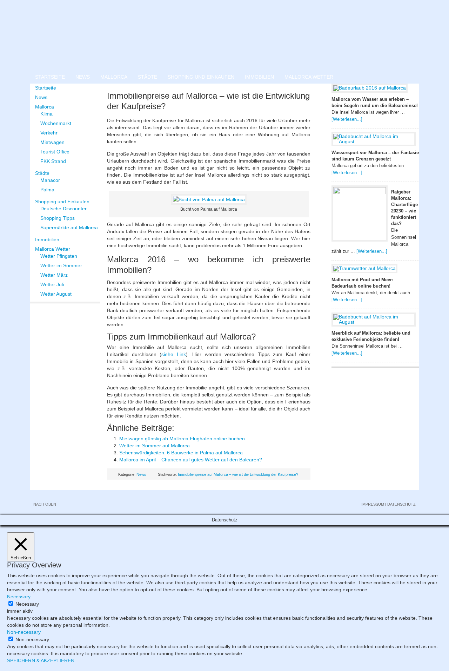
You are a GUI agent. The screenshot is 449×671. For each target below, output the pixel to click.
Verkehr (49, 133)
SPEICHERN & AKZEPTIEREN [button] (40, 660)
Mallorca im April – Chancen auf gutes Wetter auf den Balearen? (190, 459)
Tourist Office (54, 151)
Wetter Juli (52, 284)
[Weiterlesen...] (346, 119)
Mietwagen (52, 142)
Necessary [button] (19, 596)
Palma (47, 189)
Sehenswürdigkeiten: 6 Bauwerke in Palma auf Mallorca (181, 452)
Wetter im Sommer (61, 265)
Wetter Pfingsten (58, 256)
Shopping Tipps (57, 218)
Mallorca (113, 77)
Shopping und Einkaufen (201, 77)
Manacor (50, 180)
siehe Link (173, 354)
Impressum (372, 504)
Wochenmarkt (55, 123)
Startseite (50, 77)
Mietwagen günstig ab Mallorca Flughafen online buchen (182, 438)
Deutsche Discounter (63, 208)
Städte (147, 77)
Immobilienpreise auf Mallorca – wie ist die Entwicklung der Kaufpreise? (238, 474)
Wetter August (56, 294)
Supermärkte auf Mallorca (69, 227)
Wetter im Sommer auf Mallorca (154, 445)
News (82, 77)
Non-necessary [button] (24, 632)
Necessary (27, 604)
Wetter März (54, 275)
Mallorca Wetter (308, 77)
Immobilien (259, 77)
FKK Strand (53, 161)
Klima (46, 114)
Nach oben (44, 504)
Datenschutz (401, 504)
